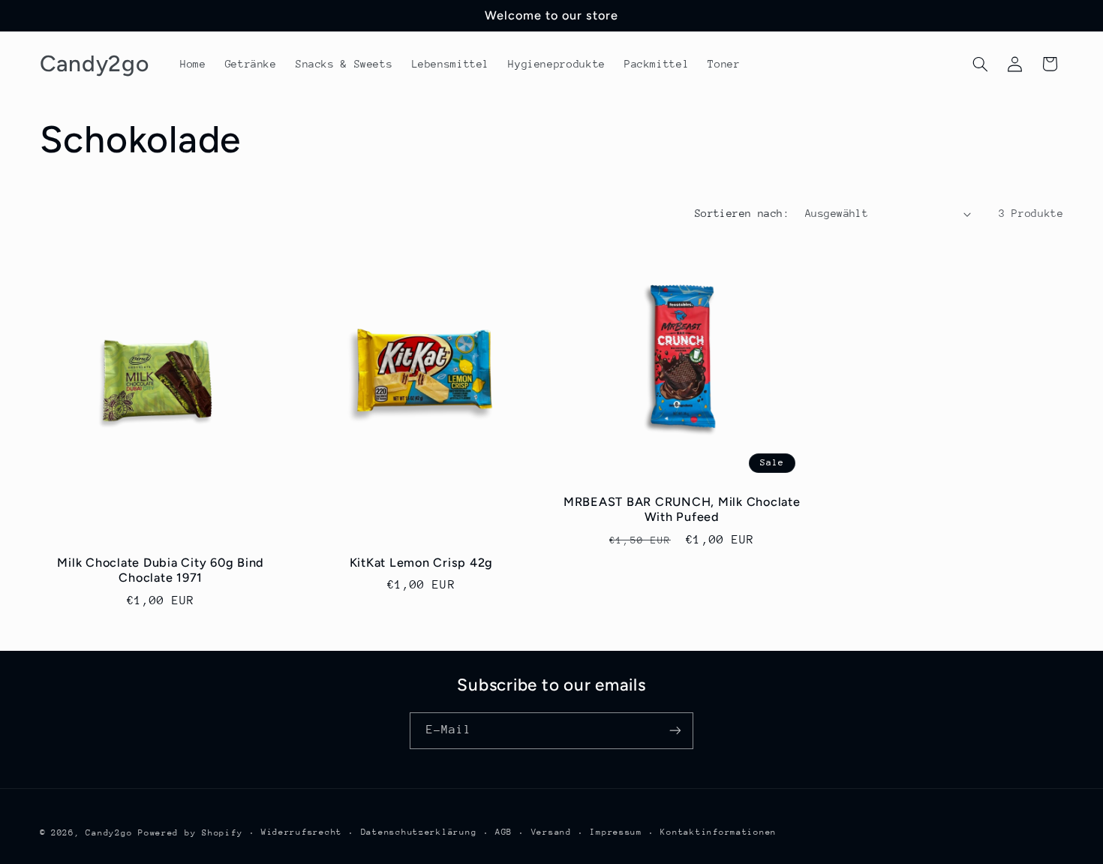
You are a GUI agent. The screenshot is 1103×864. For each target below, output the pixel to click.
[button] (980, 64)
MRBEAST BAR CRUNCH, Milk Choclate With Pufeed (682, 509)
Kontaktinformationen (718, 832)
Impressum (616, 832)
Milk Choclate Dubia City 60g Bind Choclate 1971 (160, 570)
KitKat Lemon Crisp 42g (422, 562)
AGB (503, 832)
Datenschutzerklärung (419, 832)
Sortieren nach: (742, 213)
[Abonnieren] (675, 730)
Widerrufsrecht (301, 832)
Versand (551, 832)
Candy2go (109, 832)
